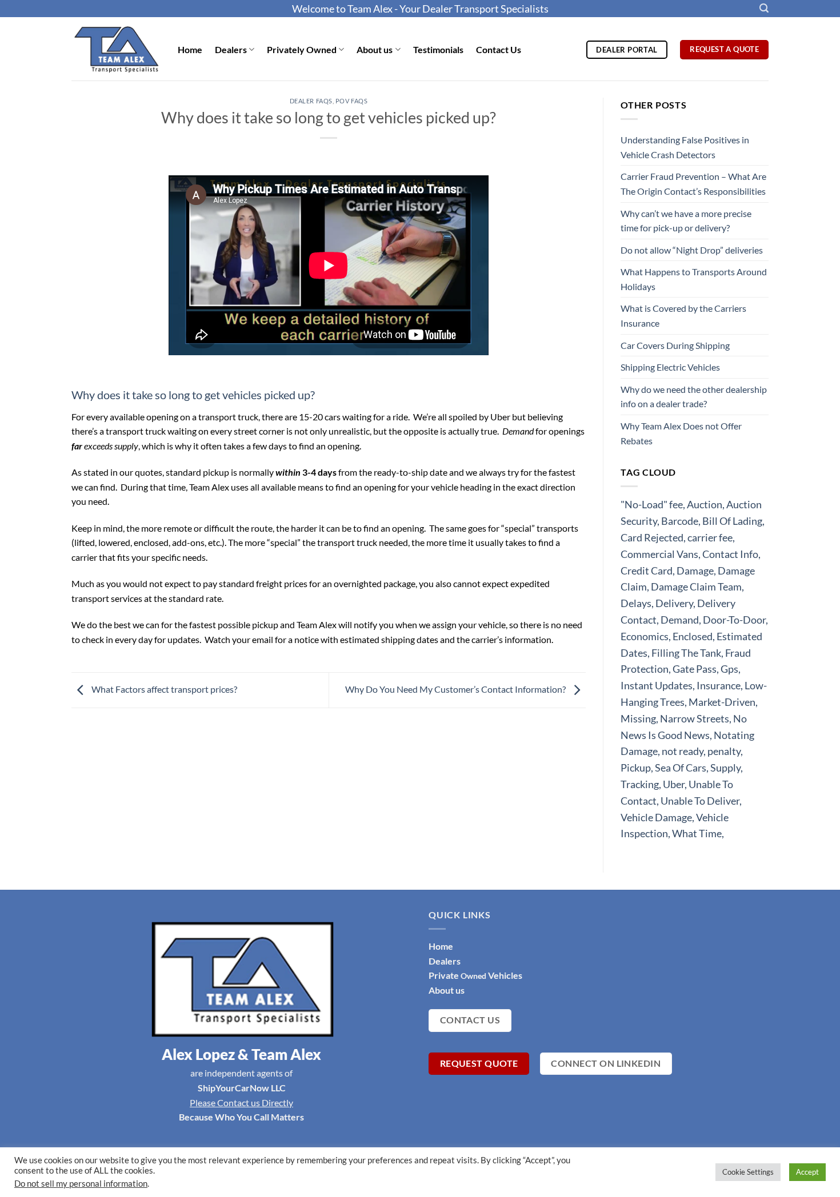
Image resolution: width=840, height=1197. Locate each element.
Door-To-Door (734, 619)
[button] (764, 8)
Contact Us (498, 49)
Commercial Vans (659, 554)
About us (375, 49)
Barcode (679, 521)
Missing (638, 718)
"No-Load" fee (652, 504)
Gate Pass (695, 668)
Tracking (640, 784)
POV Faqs (351, 101)
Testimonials (438, 49)
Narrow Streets (694, 718)
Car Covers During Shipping (675, 345)
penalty (724, 751)
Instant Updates (657, 685)
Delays (636, 603)
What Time (697, 833)
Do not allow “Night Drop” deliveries (692, 249)
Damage (695, 570)
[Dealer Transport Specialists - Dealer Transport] (116, 48)
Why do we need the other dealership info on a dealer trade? (694, 396)
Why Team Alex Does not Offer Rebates (681, 433)
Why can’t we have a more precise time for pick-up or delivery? (686, 221)
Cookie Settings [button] (748, 1171)
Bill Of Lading (732, 521)
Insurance (719, 685)
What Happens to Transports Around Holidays (694, 279)
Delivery (674, 603)
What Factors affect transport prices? (163, 689)
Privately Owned (302, 49)
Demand (680, 619)
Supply (725, 767)
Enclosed (693, 636)
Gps (729, 668)
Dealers (231, 49)
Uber (674, 784)
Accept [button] (807, 1171)
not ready (682, 751)
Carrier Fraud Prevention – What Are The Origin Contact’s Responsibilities (693, 183)
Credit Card (647, 570)
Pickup (636, 767)
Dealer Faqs (311, 101)
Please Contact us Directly (241, 1102)
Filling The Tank (686, 652)
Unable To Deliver (700, 800)
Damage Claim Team (696, 586)
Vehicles (504, 975)
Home (190, 49)
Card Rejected (652, 537)
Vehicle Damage (656, 817)
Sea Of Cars (680, 767)
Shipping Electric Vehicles (670, 366)
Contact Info (730, 554)
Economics (645, 636)
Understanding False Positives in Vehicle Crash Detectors (685, 147)
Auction (704, 504)
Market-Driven (722, 702)
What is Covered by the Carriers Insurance (683, 315)
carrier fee (710, 537)
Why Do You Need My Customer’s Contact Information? (456, 689)
